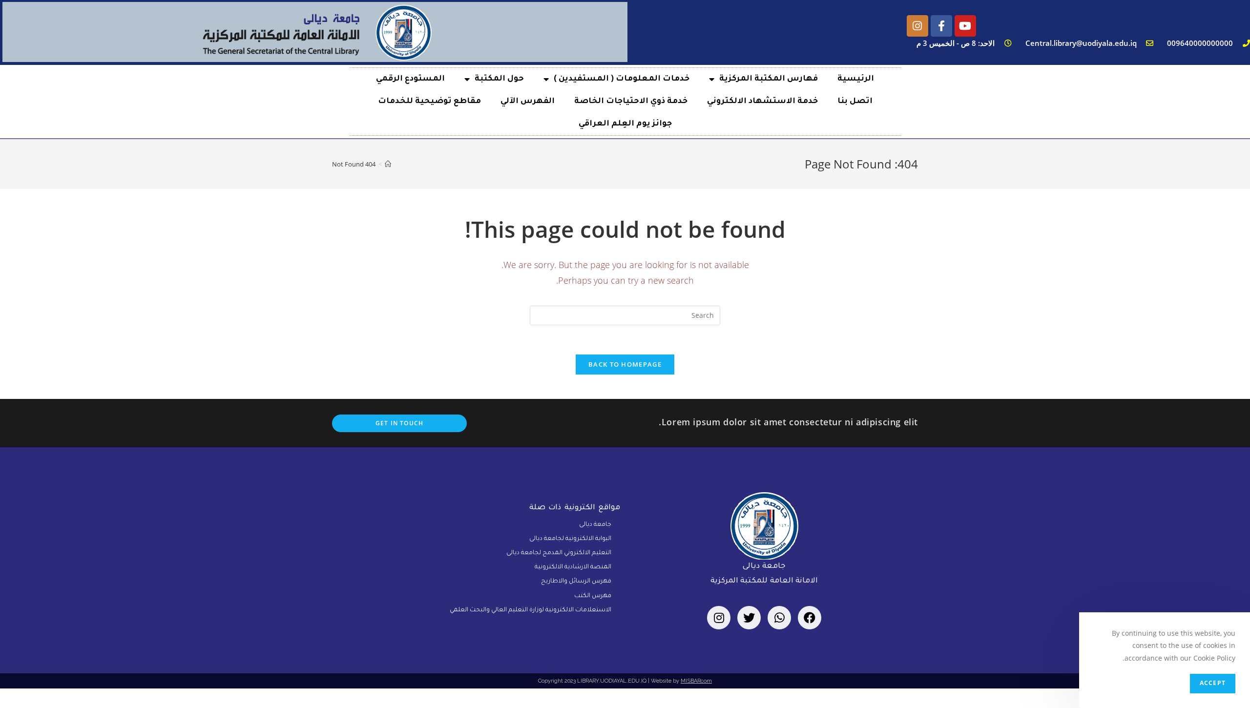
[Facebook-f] (941, 26)
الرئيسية (855, 79)
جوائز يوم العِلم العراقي (625, 124)
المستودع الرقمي (410, 79)
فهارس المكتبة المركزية (768, 79)
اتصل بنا (855, 101)
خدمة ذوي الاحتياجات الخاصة (631, 101)
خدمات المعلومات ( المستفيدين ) (621, 79)
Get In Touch (399, 423)
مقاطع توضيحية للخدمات (429, 101)
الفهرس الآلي (527, 101)
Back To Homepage (625, 364)
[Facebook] (809, 617)
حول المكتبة (499, 79)
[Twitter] (749, 617)
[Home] (388, 164)
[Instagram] (917, 26)
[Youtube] (965, 26)
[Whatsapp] (779, 617)
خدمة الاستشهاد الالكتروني (762, 101)
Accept (1213, 683)
